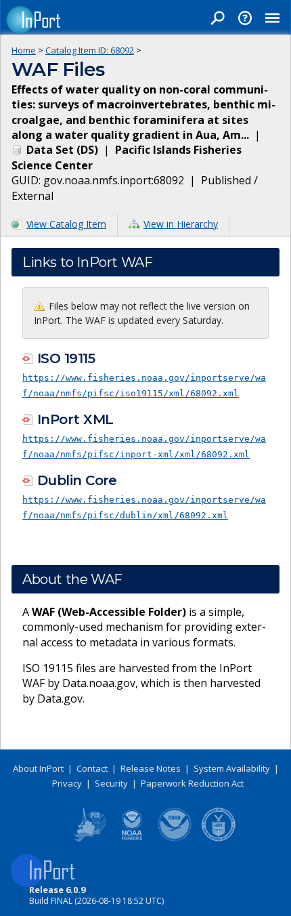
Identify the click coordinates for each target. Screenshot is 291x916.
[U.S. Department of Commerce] (218, 838)
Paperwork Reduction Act (192, 783)
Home (24, 50)
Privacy (67, 783)
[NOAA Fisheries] (132, 838)
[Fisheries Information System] (88, 838)
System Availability (232, 768)
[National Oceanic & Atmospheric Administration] (175, 838)
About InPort (38, 768)
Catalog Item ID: (89, 50)
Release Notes (150, 768)
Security (111, 783)
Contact (92, 768)
